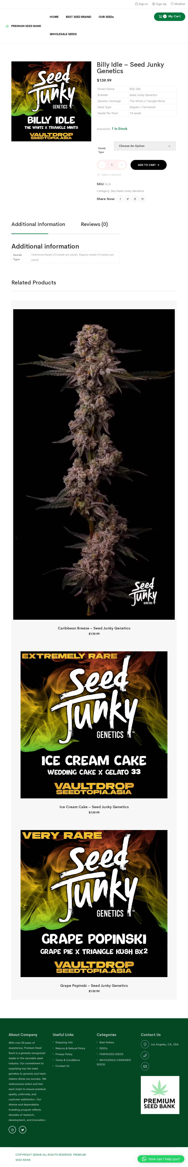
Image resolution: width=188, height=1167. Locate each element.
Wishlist (180, 4)
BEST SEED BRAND (78, 17)
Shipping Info (64, 1042)
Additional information (38, 224)
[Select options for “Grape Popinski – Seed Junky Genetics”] (94, 973)
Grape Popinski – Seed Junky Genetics (94, 985)
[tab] (46, 224)
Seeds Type (102, 150)
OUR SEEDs (106, 17)
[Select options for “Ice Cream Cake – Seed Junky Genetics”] (94, 794)
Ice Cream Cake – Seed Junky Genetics (94, 807)
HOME (54, 17)
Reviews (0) (94, 224)
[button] (109, 175)
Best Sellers (107, 1042)
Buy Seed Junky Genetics (127, 191)
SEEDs (103, 1048)
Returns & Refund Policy (70, 1048)
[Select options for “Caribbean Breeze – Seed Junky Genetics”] (94, 615)
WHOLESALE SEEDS (63, 34)
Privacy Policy (63, 1054)
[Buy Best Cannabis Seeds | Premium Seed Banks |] (23, 25)
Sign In (143, 4)
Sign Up (161, 4)
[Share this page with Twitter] (127, 198)
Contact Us (62, 1066)
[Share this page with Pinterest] (135, 198)
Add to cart (147, 165)
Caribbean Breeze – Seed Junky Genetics (94, 628)
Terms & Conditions (67, 1060)
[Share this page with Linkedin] (142, 198)
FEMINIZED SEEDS (111, 1054)
